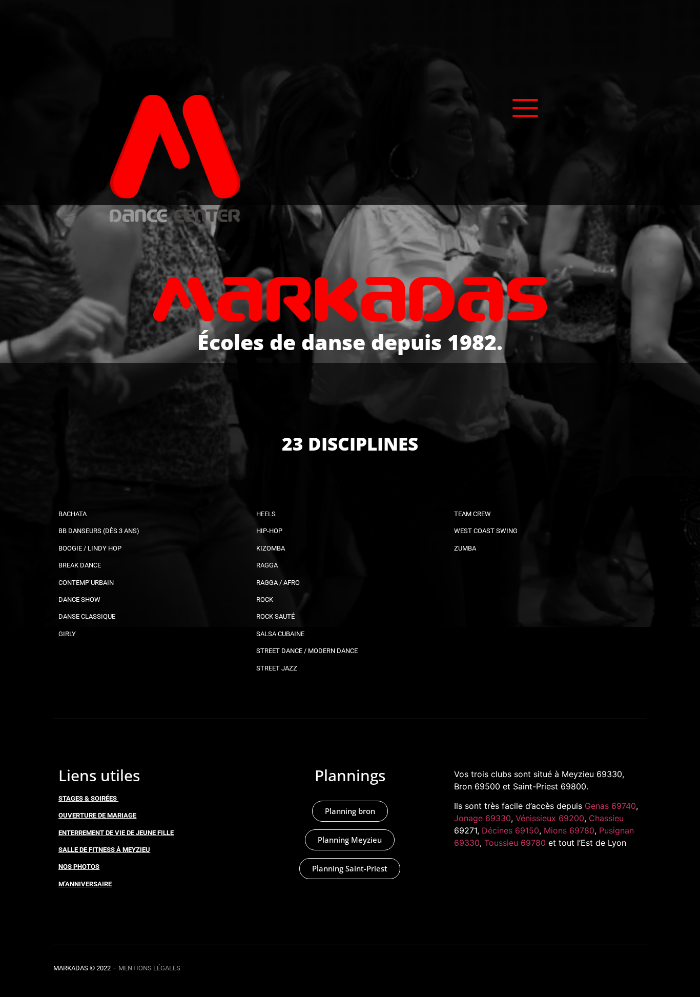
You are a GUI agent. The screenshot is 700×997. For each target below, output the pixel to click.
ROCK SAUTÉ (275, 616)
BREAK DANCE (79, 565)
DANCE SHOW (79, 599)
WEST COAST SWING (486, 531)
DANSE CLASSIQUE (86, 616)
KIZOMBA (270, 548)
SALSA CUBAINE (280, 634)
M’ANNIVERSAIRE (85, 884)
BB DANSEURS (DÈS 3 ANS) (98, 531)
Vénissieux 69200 (550, 818)
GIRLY (67, 634)
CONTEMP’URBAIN (86, 582)
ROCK (264, 599)
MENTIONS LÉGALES (149, 968)
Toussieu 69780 (515, 843)
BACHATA (72, 514)
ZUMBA (465, 548)
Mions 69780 (569, 830)
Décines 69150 (510, 830)
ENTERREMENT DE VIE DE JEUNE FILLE (116, 833)
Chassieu (606, 818)
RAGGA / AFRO (278, 582)
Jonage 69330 (482, 818)
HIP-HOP (269, 531)
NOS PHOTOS (78, 866)
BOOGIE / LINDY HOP (89, 548)
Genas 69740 (610, 806)
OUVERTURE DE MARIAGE (97, 815)
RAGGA (267, 565)
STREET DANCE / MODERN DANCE (307, 651)
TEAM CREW (472, 514)
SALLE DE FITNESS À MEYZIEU (104, 849)
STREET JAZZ (276, 668)
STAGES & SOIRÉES (87, 798)
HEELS (266, 514)
